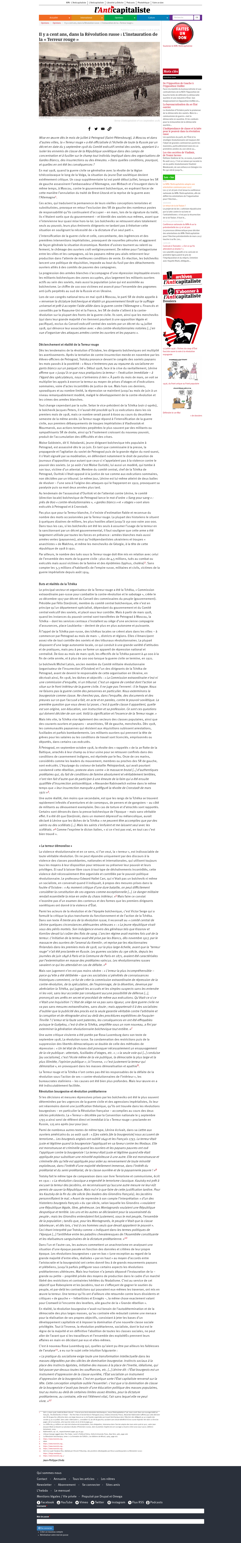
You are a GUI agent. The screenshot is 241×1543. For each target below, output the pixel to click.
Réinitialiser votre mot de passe (54, 1535)
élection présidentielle (173, 221)
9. (39, 1446)
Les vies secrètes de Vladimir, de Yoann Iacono (179, 154)
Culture (146, 19)
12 (50, 1400)
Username (41, 1506)
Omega (117, 1496)
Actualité (48, 19)
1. (39, 1412)
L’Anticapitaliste (96, 3)
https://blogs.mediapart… (52, 1453)
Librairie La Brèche (115, 3)
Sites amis (113, 1485)
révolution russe (169, 77)
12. (40, 1456)
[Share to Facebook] (89, 129)
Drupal (104, 1496)
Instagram (118, 1502)
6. (39, 1439)
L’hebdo (42, 1490)
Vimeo (83, 1502)
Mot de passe (43, 1517)
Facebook (47, 1502)
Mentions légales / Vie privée (57, 1496)
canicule (166, 243)
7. (39, 1441)
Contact (42, 1479)
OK (197, 18)
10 (125, 1238)
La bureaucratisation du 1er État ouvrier (180, 106)
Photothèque (144, 3)
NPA (165, 181)
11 (56, 1349)
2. (39, 1424)
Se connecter (91, 1485)
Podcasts (130, 3)
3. (39, 1432)
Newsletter (44, 1485)
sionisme (167, 203)
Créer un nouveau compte (51, 1532)
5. (39, 1436)
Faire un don (157, 3)
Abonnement (67, 1485)
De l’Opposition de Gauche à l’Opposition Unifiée (178, 85)
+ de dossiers (196, 416)
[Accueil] (120, 10)
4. (39, 1434)
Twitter (99, 1502)
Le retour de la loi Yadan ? (174, 206)
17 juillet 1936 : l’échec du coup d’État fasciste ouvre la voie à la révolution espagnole (180, 352)
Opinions (113, 19)
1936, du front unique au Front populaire (181, 384)
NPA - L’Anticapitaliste (76, 3)
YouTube (66, 1502)
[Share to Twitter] (96, 129)
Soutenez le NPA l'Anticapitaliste (177, 46)
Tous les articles (83, 1479)
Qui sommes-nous (49, 1473)
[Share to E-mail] (103, 129)
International (82, 19)
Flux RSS (138, 1502)
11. (40, 1451)
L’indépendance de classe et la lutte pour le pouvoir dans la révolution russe (182, 131)
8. (39, 1444)
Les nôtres (108, 1479)
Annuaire (60, 1479)
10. (40, 1449)
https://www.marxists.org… (53, 1439)
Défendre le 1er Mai (171, 413)
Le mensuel (62, 1490)
